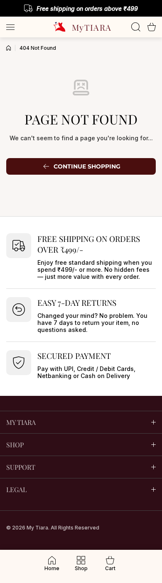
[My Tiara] (81, 27)
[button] (151, 27)
